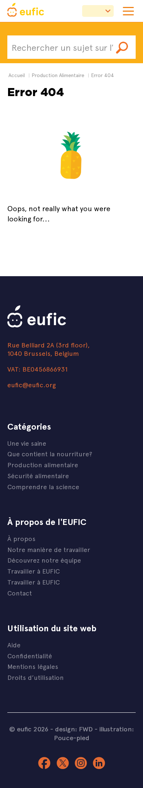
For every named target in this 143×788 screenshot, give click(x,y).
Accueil (16, 75)
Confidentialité (29, 655)
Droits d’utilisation (35, 677)
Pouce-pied (71, 737)
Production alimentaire (42, 464)
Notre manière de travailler (48, 549)
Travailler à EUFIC (33, 570)
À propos (21, 538)
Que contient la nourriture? (49, 453)
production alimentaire (58, 75)
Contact (19, 592)
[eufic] (25, 11)
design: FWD (74, 729)
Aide (14, 644)
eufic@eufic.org (31, 384)
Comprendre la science (43, 486)
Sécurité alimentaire (38, 475)
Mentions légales (32, 666)
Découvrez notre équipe (44, 559)
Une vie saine (26, 443)
